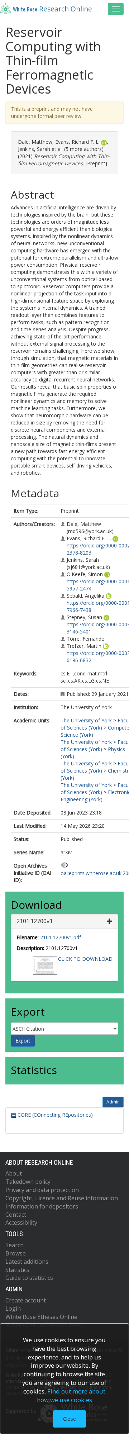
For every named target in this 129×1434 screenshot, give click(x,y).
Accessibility (21, 1222)
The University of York (86, 720)
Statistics (17, 1270)
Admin (113, 1102)
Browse (15, 1253)
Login (13, 1308)
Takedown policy (28, 1182)
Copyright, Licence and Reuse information (61, 1198)
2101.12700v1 (34, 921)
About (13, 1173)
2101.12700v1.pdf (60, 937)
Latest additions (26, 1262)
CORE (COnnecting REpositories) (54, 1114)
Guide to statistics (29, 1278)
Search (14, 1245)
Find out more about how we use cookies (71, 1395)
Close (69, 1418)
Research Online (52, 9)
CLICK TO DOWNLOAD (85, 958)
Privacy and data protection (42, 1190)
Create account (25, 1300)
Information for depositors (41, 1206)
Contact (15, 1215)
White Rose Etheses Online (41, 1317)
